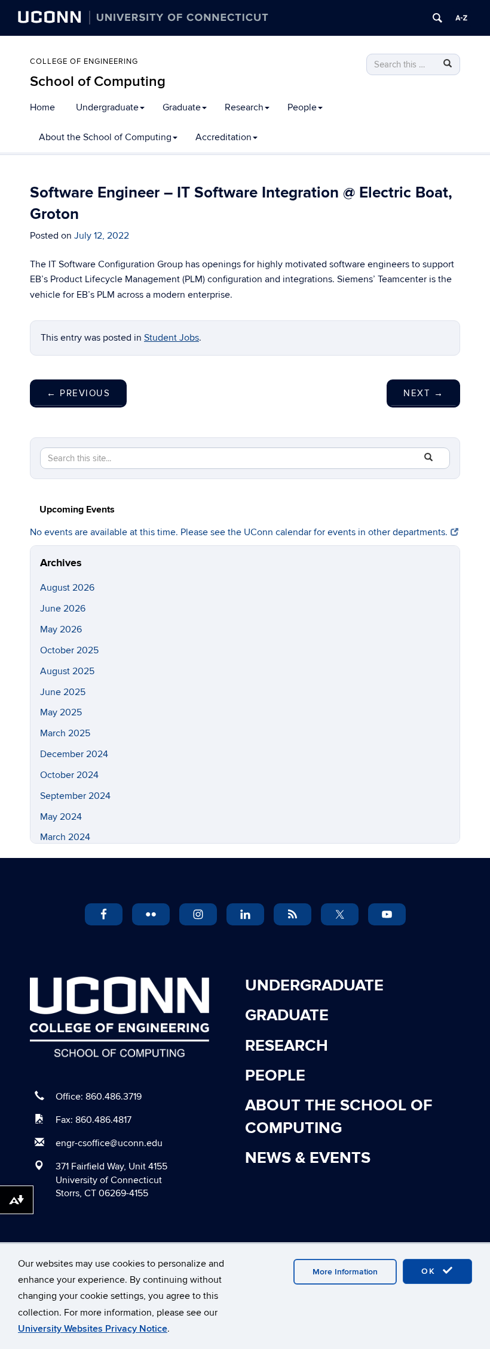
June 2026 (62, 609)
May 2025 (61, 712)
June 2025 (62, 692)
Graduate (182, 107)
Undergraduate (107, 107)
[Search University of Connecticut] (437, 17)
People (302, 107)
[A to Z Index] (461, 17)
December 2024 (74, 754)
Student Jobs (171, 338)
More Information (345, 1272)
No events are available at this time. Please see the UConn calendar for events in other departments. (239, 532)
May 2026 (61, 629)
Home (42, 107)
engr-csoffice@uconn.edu (109, 1143)
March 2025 (65, 733)
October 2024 (69, 775)
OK (430, 1271)
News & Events (307, 1158)
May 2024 (61, 817)
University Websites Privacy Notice (92, 1329)
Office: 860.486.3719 (99, 1097)
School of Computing (98, 81)
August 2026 (67, 588)
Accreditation (223, 137)
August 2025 (67, 671)
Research (244, 107)
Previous (78, 393)
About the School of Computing (105, 137)
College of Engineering (84, 61)
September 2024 (75, 796)
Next (423, 393)
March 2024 (65, 837)
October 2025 (69, 650)
